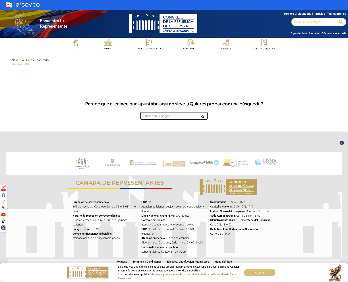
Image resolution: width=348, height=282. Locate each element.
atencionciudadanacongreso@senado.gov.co (167, 224)
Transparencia (336, 13)
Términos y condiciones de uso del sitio (174, 274)
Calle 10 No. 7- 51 (244, 206)
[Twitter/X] (3, 208)
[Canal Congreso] (3, 227)
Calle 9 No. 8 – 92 (220, 224)
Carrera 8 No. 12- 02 (248, 215)
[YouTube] (3, 214)
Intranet (314, 33)
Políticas (121, 261)
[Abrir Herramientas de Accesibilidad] (341, 142)
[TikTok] (3, 220)
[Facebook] (3, 195)
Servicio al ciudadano (297, 13)
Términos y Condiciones (147, 261)
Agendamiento (299, 33)
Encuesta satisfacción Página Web (188, 261)
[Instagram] (3, 201)
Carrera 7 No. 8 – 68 (258, 211)
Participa (320, 13)
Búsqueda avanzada (334, 33)
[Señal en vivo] (3, 188)
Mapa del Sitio (223, 261)
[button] (341, 22)
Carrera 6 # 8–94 (220, 233)
